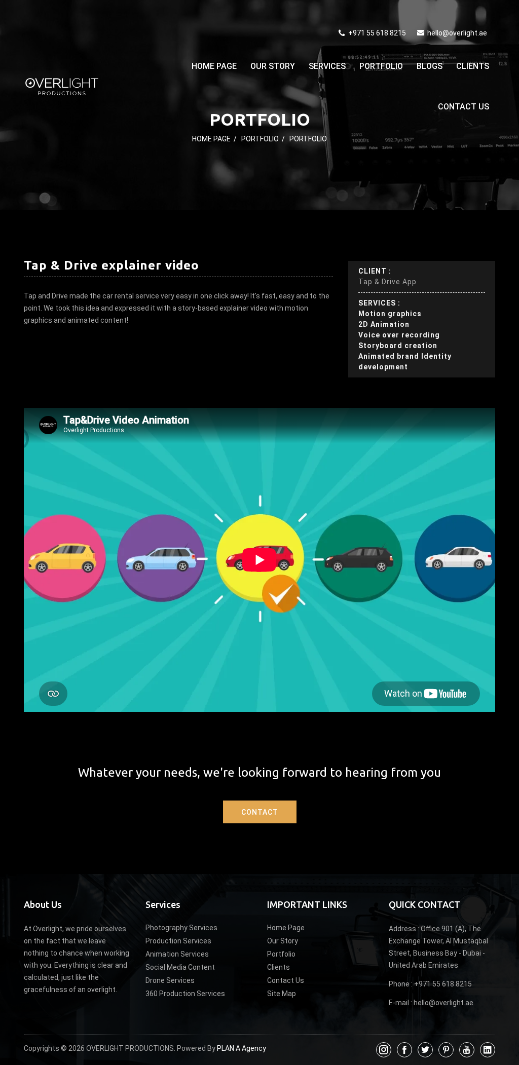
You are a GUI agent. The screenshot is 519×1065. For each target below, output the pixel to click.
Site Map (281, 994)
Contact (259, 812)
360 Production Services (185, 994)
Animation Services (177, 954)
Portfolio (381, 66)
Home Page (214, 66)
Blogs (429, 66)
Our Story (272, 66)
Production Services (178, 941)
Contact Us (463, 106)
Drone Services (170, 980)
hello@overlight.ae (457, 33)
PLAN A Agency (241, 1048)
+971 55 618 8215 (376, 33)
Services (327, 66)
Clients (472, 66)
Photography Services (181, 928)
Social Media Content (180, 967)
